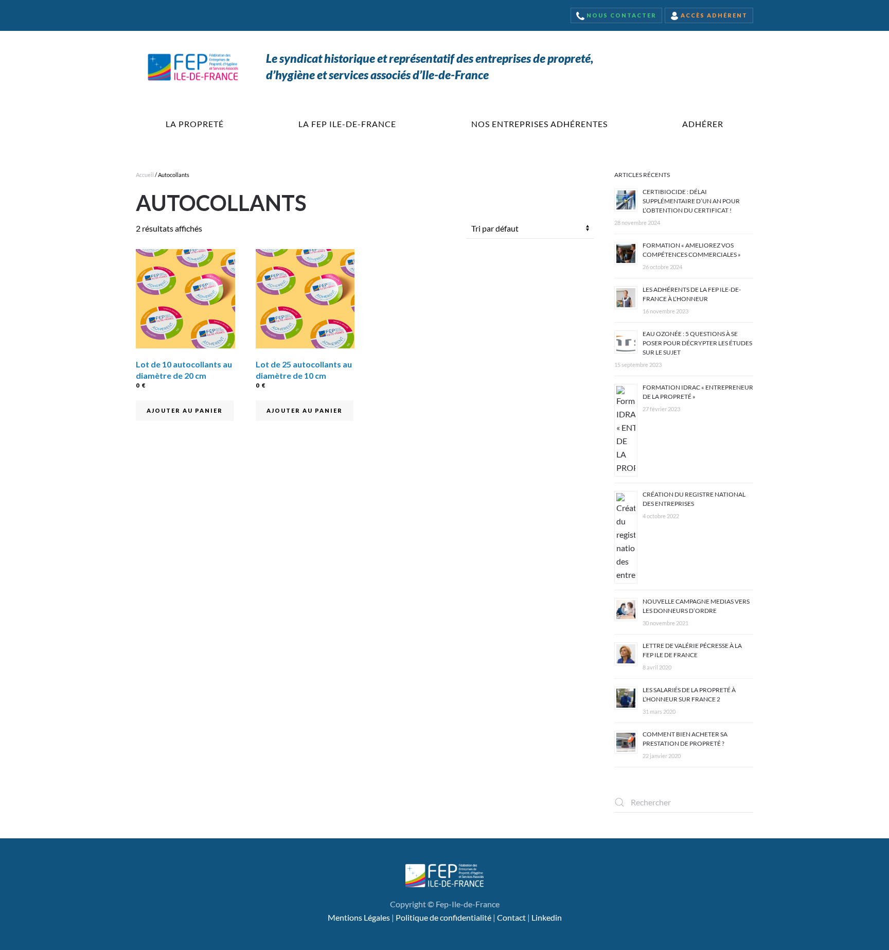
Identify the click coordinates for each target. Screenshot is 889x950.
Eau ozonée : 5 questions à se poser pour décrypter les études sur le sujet (697, 343)
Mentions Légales (359, 917)
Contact (511, 917)
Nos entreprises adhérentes (539, 124)
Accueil (145, 174)
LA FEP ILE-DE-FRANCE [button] (347, 124)
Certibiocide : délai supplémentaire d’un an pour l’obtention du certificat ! (691, 201)
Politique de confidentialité (443, 917)
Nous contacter (620, 15)
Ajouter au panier (185, 410)
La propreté (195, 124)
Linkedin (546, 917)
